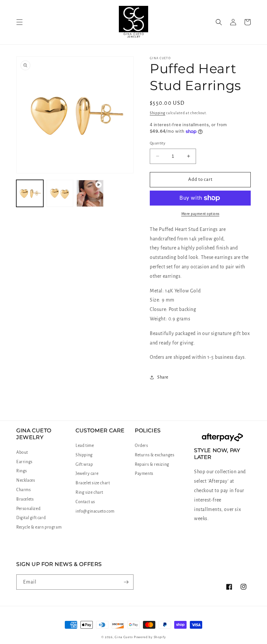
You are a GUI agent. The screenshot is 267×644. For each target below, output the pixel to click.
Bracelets (25, 499)
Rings (21, 471)
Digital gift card (31, 518)
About (22, 452)
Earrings (24, 462)
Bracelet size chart (93, 483)
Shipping (157, 113)
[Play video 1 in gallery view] (90, 193)
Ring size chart (89, 492)
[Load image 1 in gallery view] (29, 193)
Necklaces (25, 480)
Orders (141, 445)
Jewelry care (87, 473)
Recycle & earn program (39, 527)
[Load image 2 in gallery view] (60, 193)
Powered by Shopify (150, 637)
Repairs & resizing (152, 464)
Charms (23, 490)
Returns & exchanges (154, 455)
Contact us (85, 502)
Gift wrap (84, 464)
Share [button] (162, 377)
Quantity (157, 143)
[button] (19, 22)
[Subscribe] (126, 582)
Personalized (28, 508)
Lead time (85, 445)
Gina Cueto (124, 637)
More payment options (200, 214)
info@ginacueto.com (95, 511)
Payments (144, 473)
